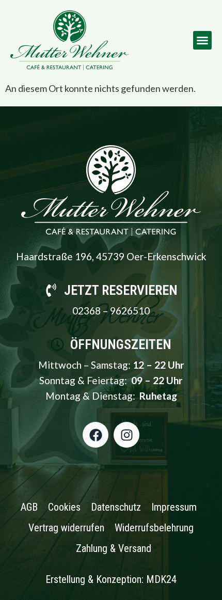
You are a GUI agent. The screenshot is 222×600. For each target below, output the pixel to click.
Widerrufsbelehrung (154, 528)
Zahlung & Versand (113, 548)
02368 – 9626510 (111, 311)
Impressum (174, 507)
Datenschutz (116, 507)
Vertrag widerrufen (66, 528)
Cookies (64, 507)
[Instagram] (126, 435)
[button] (202, 40)
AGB (29, 507)
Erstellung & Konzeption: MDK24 (111, 579)
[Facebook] (95, 435)
